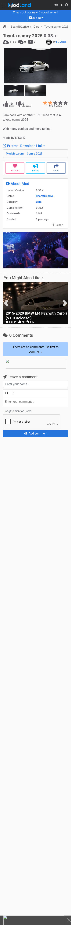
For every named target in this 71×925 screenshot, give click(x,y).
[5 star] (65, 103)
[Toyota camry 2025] (35, 66)
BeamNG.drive (45, 195)
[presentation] (6, 303)
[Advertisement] (35, 477)
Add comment (37, 433)
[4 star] (60, 103)
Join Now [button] (38, 17)
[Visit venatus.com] (61, 262)
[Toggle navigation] (4, 5)
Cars (36, 26)
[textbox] (35, 402)
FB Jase (61, 42)
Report (59, 224)
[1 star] (45, 103)
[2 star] (50, 103)
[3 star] (55, 103)
